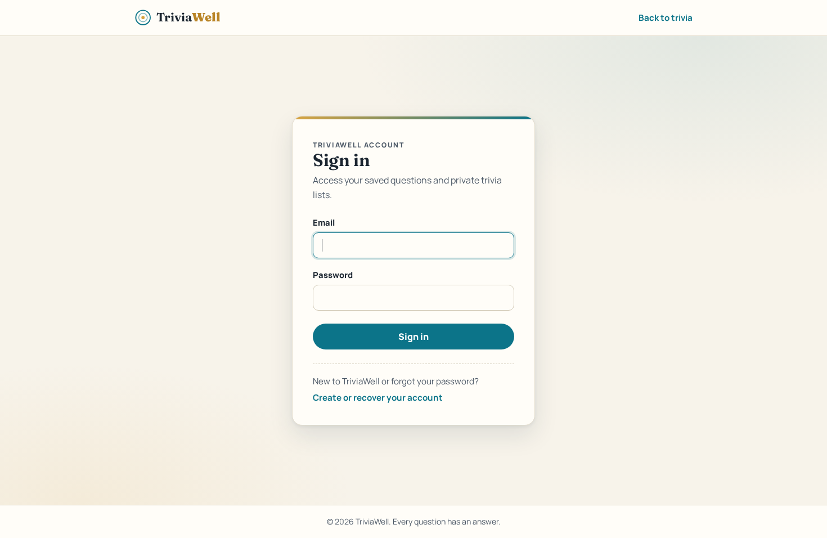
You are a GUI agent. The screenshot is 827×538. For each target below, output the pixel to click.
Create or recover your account (378, 398)
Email (324, 222)
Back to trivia (666, 18)
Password (333, 274)
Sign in (413, 336)
